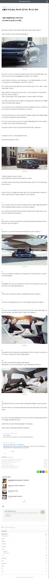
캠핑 (24, 566)
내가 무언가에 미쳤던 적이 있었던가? (8, 465)
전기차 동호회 (6, 435)
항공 (24, 560)
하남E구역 (25, 551)
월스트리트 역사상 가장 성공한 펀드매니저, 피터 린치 (11, 466)
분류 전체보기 (5, 534)
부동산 (24, 549)
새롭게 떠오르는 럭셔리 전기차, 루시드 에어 (20, 10)
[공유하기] (7, 454)
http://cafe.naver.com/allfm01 (9, 433)
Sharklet (8, 7)
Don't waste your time (24, 1)
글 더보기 (24, 502)
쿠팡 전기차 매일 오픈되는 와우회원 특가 (13, 444)
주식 (24, 555)
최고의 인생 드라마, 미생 (6, 463)
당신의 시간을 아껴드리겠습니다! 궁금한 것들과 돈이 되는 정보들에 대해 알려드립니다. (22, 512)
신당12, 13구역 (25, 553)
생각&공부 (4, 7)
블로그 (24, 538)
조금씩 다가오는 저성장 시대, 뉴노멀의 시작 (9, 462)
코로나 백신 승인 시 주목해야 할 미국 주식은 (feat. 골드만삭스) (12, 459)
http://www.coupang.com (8, 442)
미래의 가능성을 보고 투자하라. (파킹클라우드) (10, 467)
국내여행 (24, 546)
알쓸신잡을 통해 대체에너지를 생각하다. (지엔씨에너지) (11, 460)
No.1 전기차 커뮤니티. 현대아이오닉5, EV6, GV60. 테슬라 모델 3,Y (18, 437)
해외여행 (24, 543)
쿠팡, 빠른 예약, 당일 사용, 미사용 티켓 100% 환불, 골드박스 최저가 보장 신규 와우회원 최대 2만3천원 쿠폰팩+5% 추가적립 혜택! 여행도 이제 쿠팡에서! (24, 447)
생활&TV (24, 541)
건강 (24, 571)
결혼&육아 (24, 563)
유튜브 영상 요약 (24, 535)
